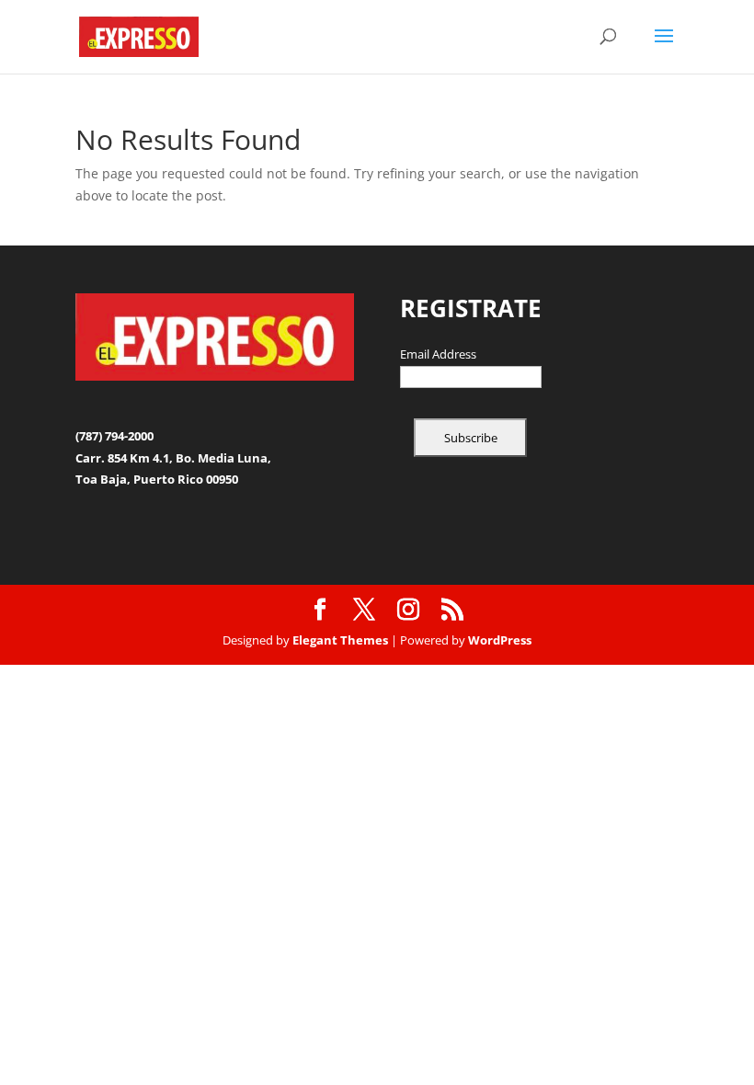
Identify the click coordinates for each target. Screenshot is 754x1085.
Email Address (438, 354)
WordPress (499, 640)
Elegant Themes (340, 640)
